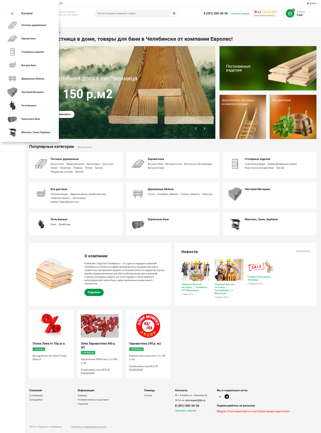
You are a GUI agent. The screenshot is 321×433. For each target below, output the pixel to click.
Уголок (89, 168)
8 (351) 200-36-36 (216, 13)
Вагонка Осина (156, 168)
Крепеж (79, 172)
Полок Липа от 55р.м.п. (49, 343)
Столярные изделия (257, 159)
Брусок (99, 168)
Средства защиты (60, 198)
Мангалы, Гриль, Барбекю (261, 219)
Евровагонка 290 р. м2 (145, 343)
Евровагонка (156, 159)
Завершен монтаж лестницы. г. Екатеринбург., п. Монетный (225, 289)
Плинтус (78, 168)
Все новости (303, 251)
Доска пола (57, 164)
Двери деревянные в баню (282, 164)
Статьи (148, 395)
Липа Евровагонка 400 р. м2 (98, 345)
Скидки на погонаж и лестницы (259, 278)
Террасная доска (75, 164)
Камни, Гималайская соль (65, 202)
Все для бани (59, 189)
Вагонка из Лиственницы (198, 164)
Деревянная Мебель (161, 189)
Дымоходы (65, 224)
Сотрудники (35, 399)
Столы (151, 194)
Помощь (82, 395)
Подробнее (94, 292)
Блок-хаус (108, 164)
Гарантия (83, 404)
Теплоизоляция (59, 194)
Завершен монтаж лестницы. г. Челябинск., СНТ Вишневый (195, 287)
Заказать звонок (240, 13)
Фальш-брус (93, 164)
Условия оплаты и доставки (93, 399)
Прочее (280, 168)
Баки (53, 224)
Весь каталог (84, 147)
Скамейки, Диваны (167, 194)
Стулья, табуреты (190, 194)
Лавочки (207, 194)
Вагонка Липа (155, 164)
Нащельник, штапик (62, 172)
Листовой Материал (257, 189)
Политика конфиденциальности (88, 426)
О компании (35, 395)
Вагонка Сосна (174, 164)
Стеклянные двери (255, 164)
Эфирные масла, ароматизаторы (88, 194)
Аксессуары (79, 198)
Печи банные (59, 219)
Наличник (65, 168)
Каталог (27, 13)
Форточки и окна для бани (259, 168)
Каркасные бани (158, 219)
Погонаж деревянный (65, 159)
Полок (54, 168)
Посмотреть (63, 114)
